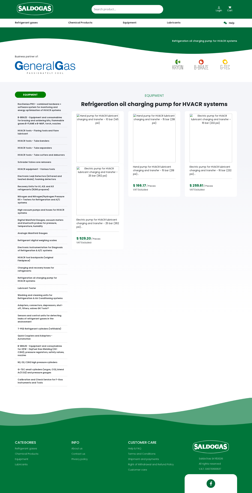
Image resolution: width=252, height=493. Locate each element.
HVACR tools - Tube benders (33, 140)
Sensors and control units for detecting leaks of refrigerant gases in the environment (39, 318)
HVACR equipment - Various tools (36, 169)
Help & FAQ (134, 448)
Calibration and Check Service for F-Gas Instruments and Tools (40, 381)
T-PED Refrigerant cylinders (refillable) (39, 328)
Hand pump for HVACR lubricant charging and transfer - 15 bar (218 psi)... (153, 170)
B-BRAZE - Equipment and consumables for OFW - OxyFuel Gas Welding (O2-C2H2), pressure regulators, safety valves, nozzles (41, 351)
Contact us (78, 453)
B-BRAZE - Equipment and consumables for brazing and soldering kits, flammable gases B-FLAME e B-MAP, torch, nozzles (41, 120)
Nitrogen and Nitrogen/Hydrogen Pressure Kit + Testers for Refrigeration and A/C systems (41, 199)
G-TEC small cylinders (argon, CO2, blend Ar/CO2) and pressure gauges (41, 371)
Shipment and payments (143, 459)
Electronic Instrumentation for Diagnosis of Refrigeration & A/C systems (40, 249)
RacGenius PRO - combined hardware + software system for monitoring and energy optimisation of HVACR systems (39, 107)
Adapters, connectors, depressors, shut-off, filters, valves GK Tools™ (40, 307)
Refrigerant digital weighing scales (37, 240)
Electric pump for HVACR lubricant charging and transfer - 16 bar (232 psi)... (210, 170)
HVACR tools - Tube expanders (35, 147)
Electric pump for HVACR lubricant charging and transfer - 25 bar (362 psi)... (97, 223)
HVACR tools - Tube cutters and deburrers (41, 154)
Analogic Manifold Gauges (32, 233)
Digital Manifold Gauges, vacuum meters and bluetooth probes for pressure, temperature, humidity (40, 223)
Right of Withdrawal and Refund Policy (151, 464)
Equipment (21, 459)
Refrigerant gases (26, 22)
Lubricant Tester (27, 288)
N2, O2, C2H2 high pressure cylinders (37, 362)
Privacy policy (79, 459)
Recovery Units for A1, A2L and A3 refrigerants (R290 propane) (36, 188)
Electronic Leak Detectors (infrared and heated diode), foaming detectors (40, 178)
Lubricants (21, 464)
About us (76, 448)
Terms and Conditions (141, 453)
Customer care (137, 469)
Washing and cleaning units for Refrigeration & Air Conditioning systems (40, 297)
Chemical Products (26, 453)
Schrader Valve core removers (34, 162)
